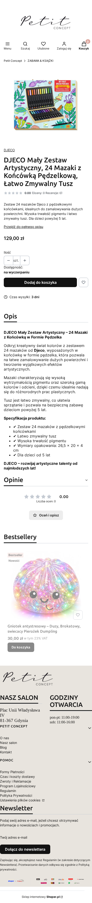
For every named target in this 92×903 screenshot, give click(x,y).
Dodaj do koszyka (40, 282)
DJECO (9, 150)
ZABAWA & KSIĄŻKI (40, 60)
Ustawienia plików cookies (20, 800)
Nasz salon (8, 743)
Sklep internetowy (41, 897)
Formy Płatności (12, 772)
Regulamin (8, 791)
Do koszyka (21, 647)
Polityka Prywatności (16, 795)
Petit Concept (13, 60)
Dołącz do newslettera (25, 849)
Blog (3, 747)
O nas (4, 738)
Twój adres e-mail (13, 837)
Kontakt (6, 752)
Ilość (7, 252)
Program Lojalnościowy (18, 786)
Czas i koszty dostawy (17, 777)
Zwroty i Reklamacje (15, 781)
